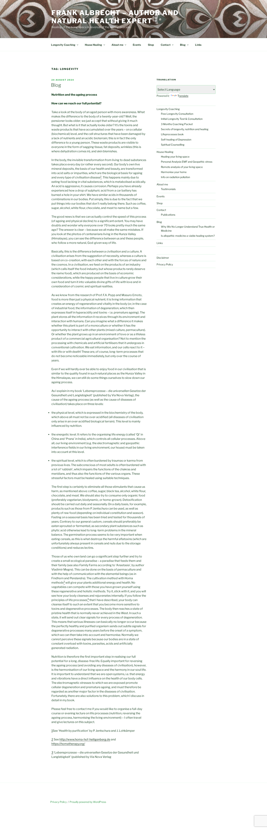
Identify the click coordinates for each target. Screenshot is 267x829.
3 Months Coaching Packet (177, 124)
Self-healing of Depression (176, 139)
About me (117, 44)
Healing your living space (175, 156)
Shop (151, 44)
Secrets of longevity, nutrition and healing (184, 129)
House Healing (93, 44)
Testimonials (168, 189)
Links (198, 44)
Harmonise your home (174, 172)
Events (137, 44)
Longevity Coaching (63, 44)
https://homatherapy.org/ (68, 744)
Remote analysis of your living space (182, 166)
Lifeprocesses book (172, 134)
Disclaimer (163, 257)
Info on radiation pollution (175, 177)
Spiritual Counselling (172, 144)
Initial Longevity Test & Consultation (182, 118)
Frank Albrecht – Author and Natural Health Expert (115, 17)
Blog (183, 44)
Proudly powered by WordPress (88, 801)
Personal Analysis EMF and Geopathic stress (186, 161)
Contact (166, 44)
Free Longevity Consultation (177, 113)
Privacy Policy (165, 264)
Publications (168, 214)
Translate (182, 95)
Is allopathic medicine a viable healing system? (188, 235)
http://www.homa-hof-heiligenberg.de (84, 739)
